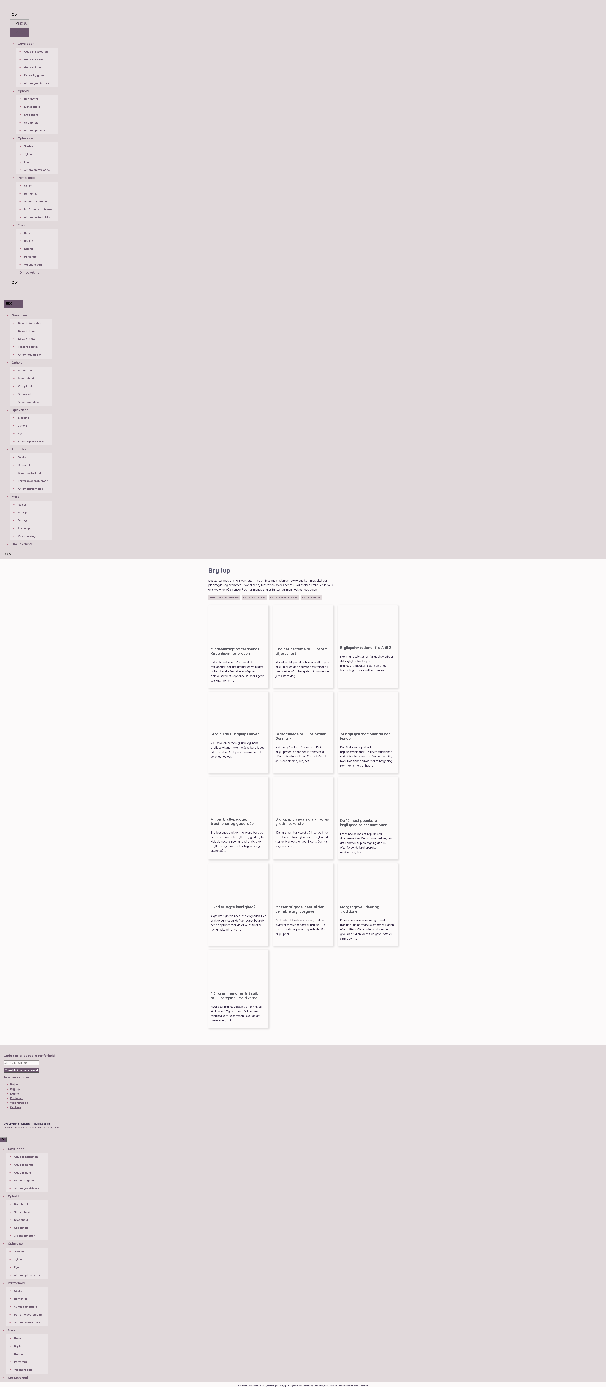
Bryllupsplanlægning (224, 597)
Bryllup (28, 241)
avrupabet (253, 1386)
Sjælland (29, 146)
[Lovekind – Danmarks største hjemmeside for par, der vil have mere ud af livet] (8, 297)
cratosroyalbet (322, 1386)
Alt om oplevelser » (37, 170)
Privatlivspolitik (41, 1123)
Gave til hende (33, 59)
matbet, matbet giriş (269, 1386)
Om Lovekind (29, 272)
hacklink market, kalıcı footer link (353, 1386)
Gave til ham (32, 67)
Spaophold (31, 122)
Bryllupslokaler (254, 597)
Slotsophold (32, 106)
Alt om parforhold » (37, 217)
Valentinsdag (33, 264)
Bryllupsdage (311, 597)
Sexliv (28, 185)
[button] (14, 15)
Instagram (24, 1077)
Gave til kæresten (36, 51)
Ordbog (15, 1107)
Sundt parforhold (35, 201)
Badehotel (31, 99)
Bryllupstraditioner (284, 597)
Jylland (28, 154)
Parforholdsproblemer (39, 209)
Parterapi (30, 256)
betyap (283, 1386)
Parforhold (26, 178)
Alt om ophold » (34, 130)
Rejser (28, 233)
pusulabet (242, 1386)
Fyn (26, 162)
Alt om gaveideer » (36, 83)
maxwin (333, 1386)
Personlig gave (34, 75)
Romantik (30, 193)
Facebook (10, 1077)
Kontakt (25, 1123)
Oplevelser (26, 138)
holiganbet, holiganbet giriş (300, 1386)
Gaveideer (26, 44)
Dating (28, 248)
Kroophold (31, 114)
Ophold (23, 91)
